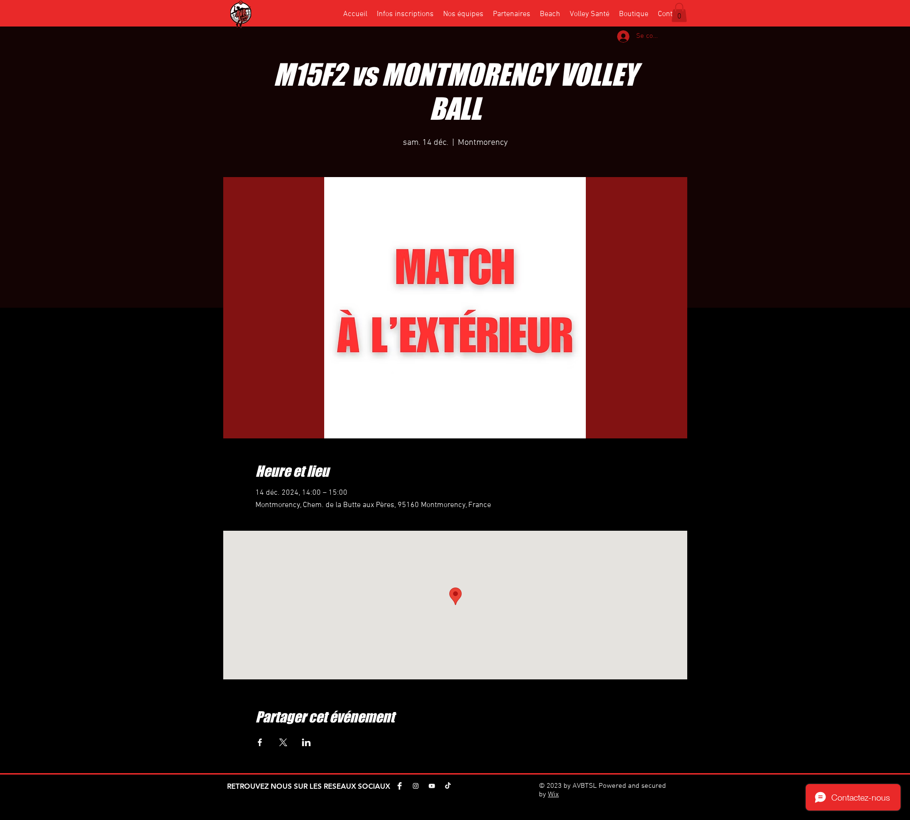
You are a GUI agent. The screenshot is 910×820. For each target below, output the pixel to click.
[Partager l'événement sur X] (283, 742)
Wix (553, 794)
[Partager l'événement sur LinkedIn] (306, 742)
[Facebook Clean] (399, 786)
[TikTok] (448, 786)
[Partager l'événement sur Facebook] (259, 742)
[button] (679, 12)
